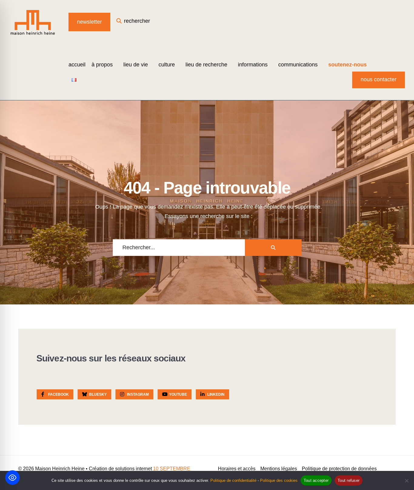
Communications (298, 65)
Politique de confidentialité (233, 480)
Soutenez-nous (347, 65)
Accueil (76, 65)
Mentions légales (278, 468)
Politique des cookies (279, 480)
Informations (253, 65)
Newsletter (89, 22)
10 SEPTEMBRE (171, 468)
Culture (167, 65)
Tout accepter (316, 480)
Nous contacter (378, 79)
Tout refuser (348, 480)
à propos (102, 65)
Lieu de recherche (206, 65)
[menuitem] (104, 64)
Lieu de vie (135, 65)
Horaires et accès (236, 468)
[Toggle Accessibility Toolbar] (12, 477)
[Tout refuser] (406, 481)
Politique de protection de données (339, 468)
